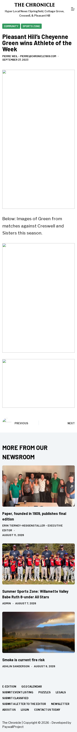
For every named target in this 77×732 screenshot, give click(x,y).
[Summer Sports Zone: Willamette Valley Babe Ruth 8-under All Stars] (38, 563)
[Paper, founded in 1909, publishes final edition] (38, 485)
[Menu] (73, 9)
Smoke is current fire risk (23, 659)
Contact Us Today (47, 709)
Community (11, 26)
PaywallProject (13, 727)
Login (25, 709)
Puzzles (44, 692)
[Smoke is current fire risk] (38, 632)
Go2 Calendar (31, 686)
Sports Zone (31, 26)
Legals (61, 692)
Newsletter (60, 704)
